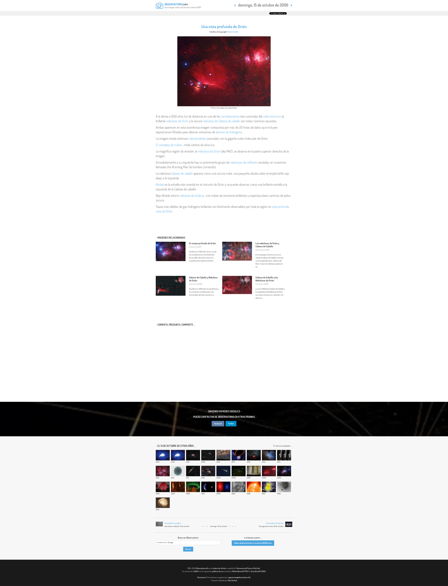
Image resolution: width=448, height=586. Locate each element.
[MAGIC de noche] (163, 487)
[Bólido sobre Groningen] (223, 471)
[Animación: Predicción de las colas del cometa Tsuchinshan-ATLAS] (163, 455)
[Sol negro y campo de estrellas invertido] (178, 471)
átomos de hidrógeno (229, 132)
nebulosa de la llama (191, 195)
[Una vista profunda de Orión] (269, 471)
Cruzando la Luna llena (172, 523)
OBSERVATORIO (173, 4)
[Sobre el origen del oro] (239, 455)
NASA (196, 571)
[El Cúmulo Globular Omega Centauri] (223, 487)
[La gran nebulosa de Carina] (163, 471)
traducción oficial (219, 568)
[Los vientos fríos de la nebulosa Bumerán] (269, 487)
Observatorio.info (202, 568)
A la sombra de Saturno (275, 523)
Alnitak (160, 184)
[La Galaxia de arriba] (223, 455)
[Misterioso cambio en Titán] (284, 455)
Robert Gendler (233, 32)
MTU (246, 571)
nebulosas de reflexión (244, 162)
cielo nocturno (272, 116)
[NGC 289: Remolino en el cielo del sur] (193, 455)
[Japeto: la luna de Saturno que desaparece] (163, 502)
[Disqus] (224, 358)
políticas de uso (218, 571)
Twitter (231, 423)
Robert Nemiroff (238, 571)
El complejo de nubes (169, 145)
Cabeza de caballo (182, 173)
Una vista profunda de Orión (224, 26)
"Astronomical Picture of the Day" (248, 568)
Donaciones (201, 577)
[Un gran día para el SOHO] (254, 487)
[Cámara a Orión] (239, 471)
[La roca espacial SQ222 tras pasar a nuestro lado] (178, 487)
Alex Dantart (232, 580)
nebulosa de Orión (177, 121)
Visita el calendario (282, 446)
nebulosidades (197, 138)
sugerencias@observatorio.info (239, 577)
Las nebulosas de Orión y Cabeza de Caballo (267, 245)
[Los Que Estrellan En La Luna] (239, 487)
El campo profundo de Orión (202, 243)
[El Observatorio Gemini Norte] (254, 455)
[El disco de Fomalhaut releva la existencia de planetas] (193, 487)
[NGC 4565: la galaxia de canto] (193, 471)
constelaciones (230, 116)
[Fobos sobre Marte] (284, 487)
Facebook (218, 423)
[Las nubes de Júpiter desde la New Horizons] (254, 471)
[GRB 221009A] (178, 455)
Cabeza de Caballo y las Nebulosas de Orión (267, 279)
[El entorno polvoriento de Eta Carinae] (284, 471)
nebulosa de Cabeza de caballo (221, 121)
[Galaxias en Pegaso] (208, 455)
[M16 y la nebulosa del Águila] (269, 455)
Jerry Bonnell (255, 571)
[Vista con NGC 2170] (208, 471)
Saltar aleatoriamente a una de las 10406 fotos (253, 543)
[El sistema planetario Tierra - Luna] (208, 487)
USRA (263, 571)
